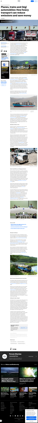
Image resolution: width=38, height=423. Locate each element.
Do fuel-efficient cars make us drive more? (18, 228)
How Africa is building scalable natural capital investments (32, 393)
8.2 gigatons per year (23, 283)
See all (36, 364)
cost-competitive (21, 142)
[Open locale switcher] (1, 421)
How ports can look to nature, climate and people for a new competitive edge (13, 394)
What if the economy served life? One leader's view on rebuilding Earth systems (27, 380)
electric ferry (18, 192)
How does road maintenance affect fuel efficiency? (19, 226)
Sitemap (19, 419)
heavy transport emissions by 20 (21, 237)
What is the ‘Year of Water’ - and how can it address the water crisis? (5, 393)
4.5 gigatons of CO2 (13, 283)
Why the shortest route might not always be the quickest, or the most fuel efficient (18, 225)
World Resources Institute (6, 21)
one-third (23, 186)
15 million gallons (23, 252)
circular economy (13, 289)
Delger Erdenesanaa (4, 42)
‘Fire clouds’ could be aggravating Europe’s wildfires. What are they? (8, 380)
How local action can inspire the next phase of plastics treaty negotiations (23, 394)
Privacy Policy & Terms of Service (19, 418)
